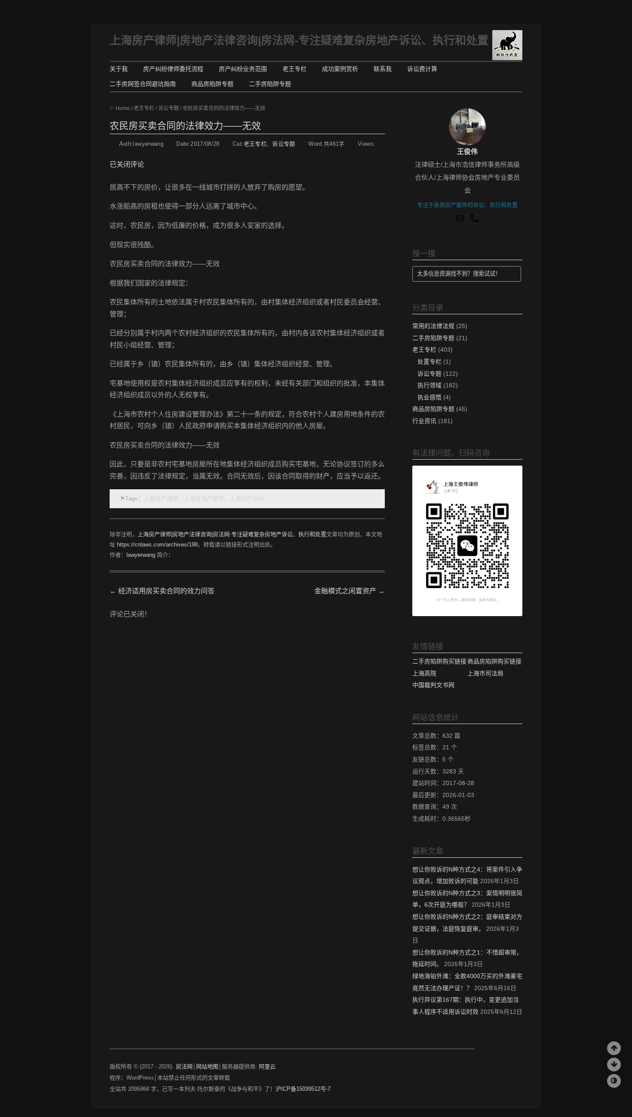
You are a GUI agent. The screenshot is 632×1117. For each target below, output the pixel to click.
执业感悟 (429, 397)
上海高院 (424, 673)
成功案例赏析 (340, 68)
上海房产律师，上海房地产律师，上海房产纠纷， (207, 498)
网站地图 (207, 1066)
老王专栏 (294, 68)
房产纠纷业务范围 (243, 68)
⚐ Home (120, 108)
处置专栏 (429, 362)
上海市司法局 (485, 673)
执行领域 (429, 385)
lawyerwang (140, 555)
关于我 (119, 68)
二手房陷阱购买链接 (439, 661)
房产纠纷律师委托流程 (173, 68)
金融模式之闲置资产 (349, 591)
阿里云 (267, 1066)
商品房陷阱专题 (212, 83)
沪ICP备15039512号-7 (303, 1089)
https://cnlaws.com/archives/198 (157, 544)
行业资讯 (424, 421)
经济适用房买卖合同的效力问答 (162, 591)
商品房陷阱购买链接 (494, 661)
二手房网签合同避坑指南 (143, 83)
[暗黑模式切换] (614, 1081)
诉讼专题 (168, 108)
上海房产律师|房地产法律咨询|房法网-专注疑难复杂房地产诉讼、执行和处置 (299, 40)
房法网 (184, 1066)
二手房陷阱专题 (270, 83)
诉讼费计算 (422, 68)
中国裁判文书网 (433, 685)
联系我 (383, 68)
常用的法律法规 (433, 326)
